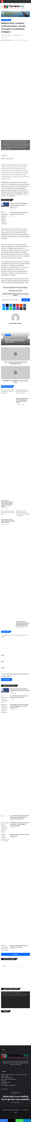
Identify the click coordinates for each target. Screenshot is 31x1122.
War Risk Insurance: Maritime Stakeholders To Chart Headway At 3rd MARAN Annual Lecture (23, 624)
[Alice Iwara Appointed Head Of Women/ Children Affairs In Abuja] (8, 514)
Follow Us (6, 1011)
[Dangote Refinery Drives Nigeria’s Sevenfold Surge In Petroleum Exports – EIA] (5, 204)
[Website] (13, 326)
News (9, 20)
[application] (15, 999)
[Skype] (3, 308)
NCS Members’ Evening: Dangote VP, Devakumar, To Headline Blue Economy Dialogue (19, 824)
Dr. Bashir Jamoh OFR (16, 290)
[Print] (24, 308)
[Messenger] (7, 308)
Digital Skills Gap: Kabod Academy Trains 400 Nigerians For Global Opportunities (15, 341)
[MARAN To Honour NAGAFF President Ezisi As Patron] (5, 889)
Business (8, 335)
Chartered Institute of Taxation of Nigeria (15, 287)
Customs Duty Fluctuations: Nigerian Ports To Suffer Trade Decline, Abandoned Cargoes (7, 503)
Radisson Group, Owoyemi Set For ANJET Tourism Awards (19, 946)
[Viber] (17, 308)
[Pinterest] (17, 305)
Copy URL (25, 299)
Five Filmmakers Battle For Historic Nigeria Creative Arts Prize (19, 696)
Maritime (4, 20)
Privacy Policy (4, 1089)
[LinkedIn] (10, 305)
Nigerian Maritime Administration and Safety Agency (15, 294)
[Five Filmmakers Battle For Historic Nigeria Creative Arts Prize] (5, 218)
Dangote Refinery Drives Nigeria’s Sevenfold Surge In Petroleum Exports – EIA (19, 205)
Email (2, 661)
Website (3, 667)
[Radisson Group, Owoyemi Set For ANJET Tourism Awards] (5, 948)
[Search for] (29, 7)
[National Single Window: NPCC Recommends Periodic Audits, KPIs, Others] (23, 393)
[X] (7, 305)
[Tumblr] (14, 305)
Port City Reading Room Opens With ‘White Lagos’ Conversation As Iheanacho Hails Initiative (19, 817)
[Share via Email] (21, 308)
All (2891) (15, 954)
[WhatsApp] (10, 308)
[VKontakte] (24, 305)
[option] (15, 337)
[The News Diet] (14, 6)
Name (3, 655)
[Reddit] (21, 305)
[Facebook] (3, 305)
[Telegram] (14, 308)
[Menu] (2, 7)
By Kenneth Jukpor (7, 35)
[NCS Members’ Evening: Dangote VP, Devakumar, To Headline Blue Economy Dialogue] (5, 827)
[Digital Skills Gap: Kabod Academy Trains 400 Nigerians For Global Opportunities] (5, 759)
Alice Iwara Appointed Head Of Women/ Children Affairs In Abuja (8, 521)
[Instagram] (17, 326)
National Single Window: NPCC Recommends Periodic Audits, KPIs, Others (22, 400)
